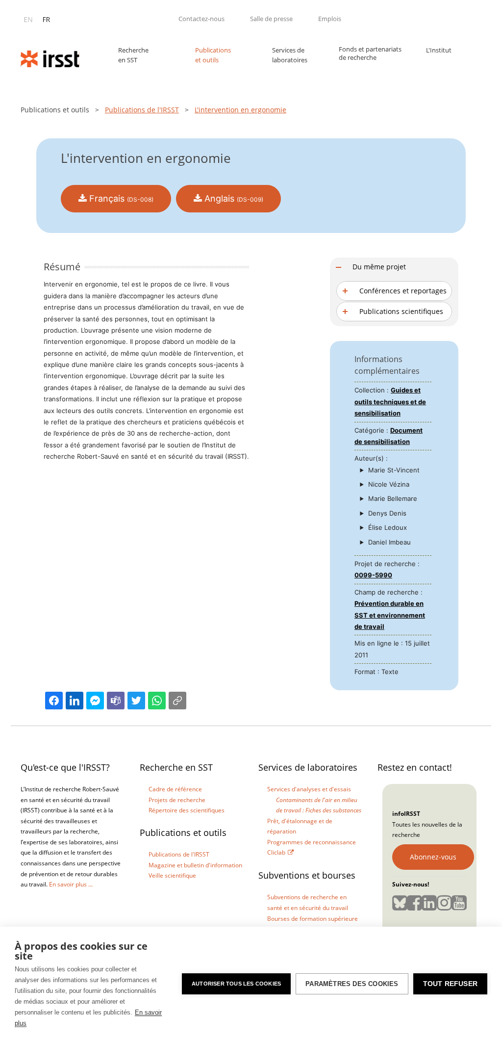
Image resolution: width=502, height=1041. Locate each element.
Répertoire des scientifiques (187, 810)
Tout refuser (450, 984)
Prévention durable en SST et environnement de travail (389, 614)
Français (120, 198)
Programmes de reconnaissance (311, 842)
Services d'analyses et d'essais (309, 789)
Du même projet (379, 266)
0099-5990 (373, 575)
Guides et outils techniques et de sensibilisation (390, 401)
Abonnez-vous (433, 856)
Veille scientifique (172, 875)
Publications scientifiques (401, 311)
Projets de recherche (177, 800)
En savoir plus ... (71, 884)
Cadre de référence (175, 789)
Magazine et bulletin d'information (195, 865)
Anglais (232, 198)
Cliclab (276, 852)
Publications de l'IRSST (142, 109)
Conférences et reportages (403, 290)
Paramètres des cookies (351, 984)
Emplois (329, 18)
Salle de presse (271, 18)
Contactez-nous (201, 18)
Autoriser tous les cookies (236, 984)
